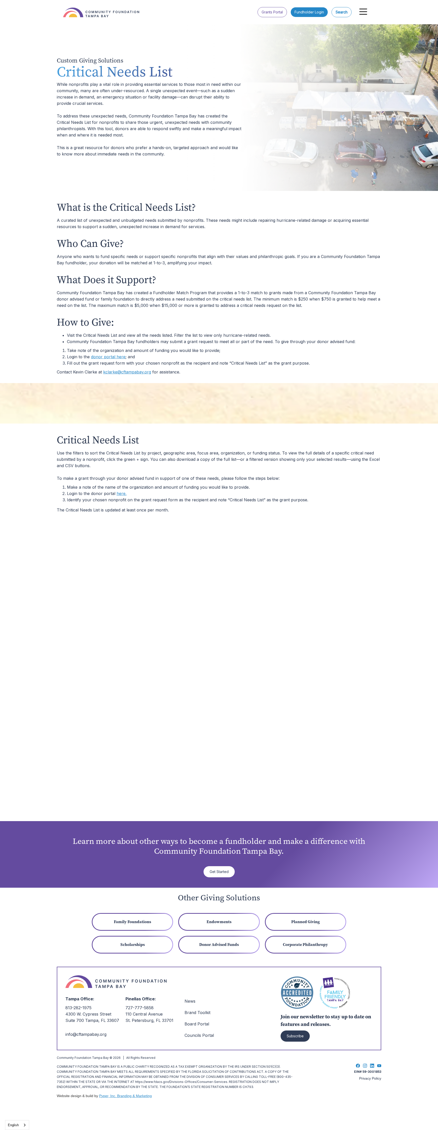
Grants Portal (272, 12)
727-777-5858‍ (139, 1007)
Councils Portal (199, 1035)
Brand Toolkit (197, 1012)
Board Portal (197, 1023)
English (13, 1125)
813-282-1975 (78, 1007)
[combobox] (17, 1125)
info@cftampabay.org (85, 1034)
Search (342, 12)
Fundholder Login (309, 12)
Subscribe (295, 1036)
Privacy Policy (370, 1078)
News (190, 1001)
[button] (363, 11)
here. (121, 493)
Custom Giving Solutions (90, 60)
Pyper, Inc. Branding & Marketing (125, 1096)
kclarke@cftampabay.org (127, 371)
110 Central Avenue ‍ (144, 1014)
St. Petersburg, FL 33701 (149, 1020)
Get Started (219, 871)
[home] (103, 8)
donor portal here (108, 356)
